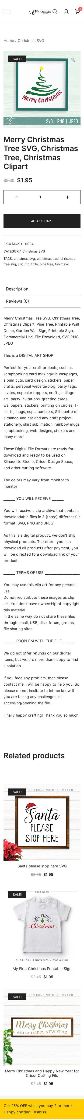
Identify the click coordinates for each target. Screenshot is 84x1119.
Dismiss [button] (39, 1112)
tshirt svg (62, 264)
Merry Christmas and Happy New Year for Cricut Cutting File (42, 1073)
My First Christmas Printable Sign (42, 968)
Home (9, 40)
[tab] (42, 289)
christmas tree (48, 258)
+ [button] (67, 197)
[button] (73, 59)
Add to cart (42, 221)
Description (17, 288)
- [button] (16, 197)
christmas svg (24, 258)
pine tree (46, 264)
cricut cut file (28, 264)
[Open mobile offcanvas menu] (7, 11)
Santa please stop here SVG (42, 866)
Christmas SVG (31, 40)
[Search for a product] (55, 11)
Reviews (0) (17, 301)
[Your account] (66, 12)
